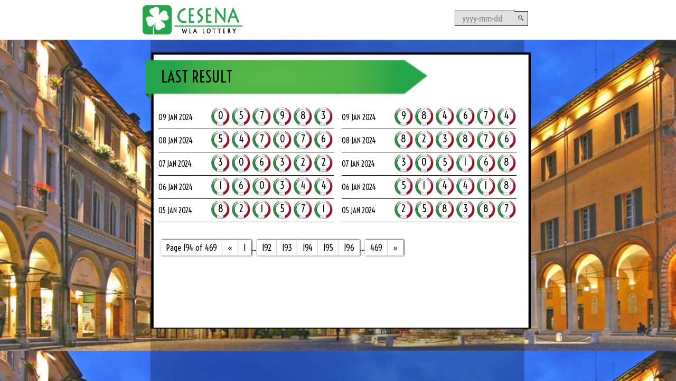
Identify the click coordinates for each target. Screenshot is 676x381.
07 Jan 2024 (175, 164)
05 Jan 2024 (175, 210)
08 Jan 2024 (175, 140)
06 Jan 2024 (175, 187)
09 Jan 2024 (175, 117)
